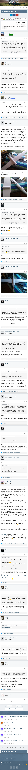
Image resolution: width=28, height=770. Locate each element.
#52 (26, 433)
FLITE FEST (13, 758)
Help (20, 764)
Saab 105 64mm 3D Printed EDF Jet (12, 734)
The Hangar (8, 33)
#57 (26, 622)
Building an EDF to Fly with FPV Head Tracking (15, 716)
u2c (24, 26)
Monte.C (7, 204)
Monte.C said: (4, 71)
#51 (26, 401)
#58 (26, 643)
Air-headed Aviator (7, 724)
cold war (6, 26)
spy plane (21, 26)
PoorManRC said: (5, 557)
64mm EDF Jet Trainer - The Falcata (13, 728)
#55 (26, 554)
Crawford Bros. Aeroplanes (8, 24)
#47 (26, 271)
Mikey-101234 (8, 694)
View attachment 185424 (7, 627)
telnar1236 (6, 718)
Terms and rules (10, 764)
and (7, 261)
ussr (6, 28)
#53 (26, 462)
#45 (26, 209)
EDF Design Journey (9, 722)
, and (13, 58)
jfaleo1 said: (4, 646)
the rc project (8, 62)
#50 (26, 368)
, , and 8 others (11, 296)
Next (18, 706)
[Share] (24, 38)
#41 (26, 38)
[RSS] (26, 765)
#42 (26, 68)
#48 (26, 306)
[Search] (26, 7)
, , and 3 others (12, 199)
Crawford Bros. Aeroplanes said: (8, 41)
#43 (26, 102)
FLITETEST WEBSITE (5, 758)
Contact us (3, 764)
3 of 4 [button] (14, 706)
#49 (26, 337)
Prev (10, 706)
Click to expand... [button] (14, 52)
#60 (26, 699)
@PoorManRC (4, 571)
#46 (26, 243)
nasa (17, 26)
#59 (26, 668)
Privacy (16, 764)
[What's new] (23, 7)
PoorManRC (8, 481)
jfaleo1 (6, 586)
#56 (26, 592)
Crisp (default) (5, 762)
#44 (26, 127)
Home (23, 764)
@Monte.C (3, 534)
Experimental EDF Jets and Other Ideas (13, 740)
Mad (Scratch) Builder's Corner (14, 718)
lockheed (13, 26)
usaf (3, 28)
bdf (23, 24)
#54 (26, 487)
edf (9, 26)
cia (2, 26)
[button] (1, 7)
